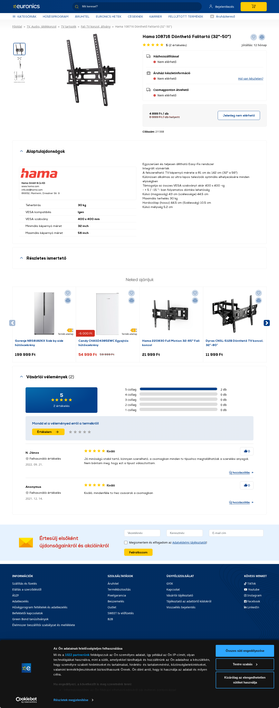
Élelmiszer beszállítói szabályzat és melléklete (43, 625)
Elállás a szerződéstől (26, 589)
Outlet (112, 607)
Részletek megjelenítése (71, 700)
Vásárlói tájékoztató (179, 595)
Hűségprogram (55, 16)
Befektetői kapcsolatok (27, 613)
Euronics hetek (108, 16)
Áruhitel (82, 16)
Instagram (254, 595)
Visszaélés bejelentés (180, 607)
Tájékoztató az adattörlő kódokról (188, 601)
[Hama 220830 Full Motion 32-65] (171, 313)
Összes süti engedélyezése (245, 650)
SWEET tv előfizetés (121, 613)
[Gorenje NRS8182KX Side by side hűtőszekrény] (44, 313)
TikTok (251, 583)
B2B (110, 619)
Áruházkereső (225, 16)
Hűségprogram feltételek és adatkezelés (39, 607)
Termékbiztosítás (119, 589)
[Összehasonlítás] (68, 300)
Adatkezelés (20, 601)
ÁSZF (15, 595)
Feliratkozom (138, 552)
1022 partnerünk (77, 655)
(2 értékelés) (176, 45)
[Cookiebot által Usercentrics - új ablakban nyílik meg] (26, 700)
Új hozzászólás (239, 472)
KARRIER (156, 16)
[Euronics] (28, 6)
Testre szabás (242, 664)
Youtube (253, 589)
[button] (250, 78)
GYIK (169, 583)
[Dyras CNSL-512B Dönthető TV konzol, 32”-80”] (234, 313)
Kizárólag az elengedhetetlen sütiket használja (245, 680)
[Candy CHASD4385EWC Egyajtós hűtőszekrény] (107, 313)
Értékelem (44, 431)
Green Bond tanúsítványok (30, 619)
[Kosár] (254, 6)
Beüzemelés (116, 601)
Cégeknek (135, 16)
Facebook (253, 601)
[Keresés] (197, 7)
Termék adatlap (65, 334)
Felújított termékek (186, 16)
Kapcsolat (173, 589)
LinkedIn (253, 607)
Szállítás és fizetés (24, 583)
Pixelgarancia (117, 595)
